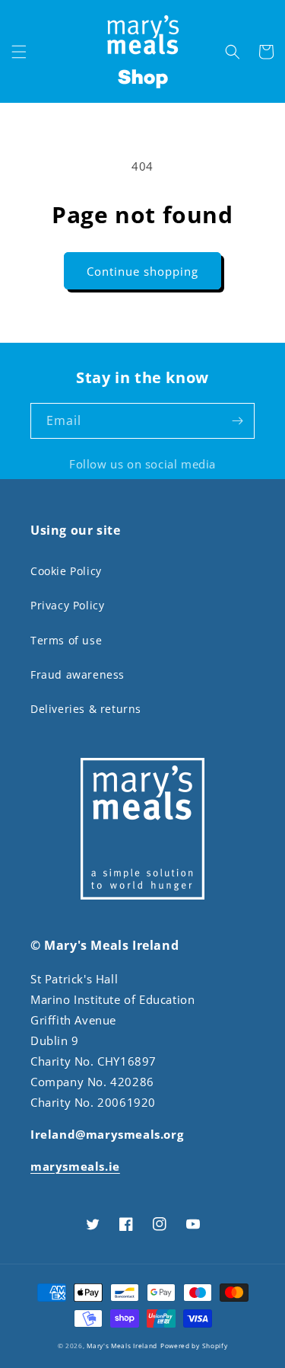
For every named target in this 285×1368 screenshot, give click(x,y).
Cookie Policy (66, 571)
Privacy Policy (67, 605)
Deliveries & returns (85, 709)
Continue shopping (142, 271)
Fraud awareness (77, 674)
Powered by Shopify (194, 1345)
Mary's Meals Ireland (122, 1345)
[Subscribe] (237, 421)
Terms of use (66, 640)
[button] (19, 52)
